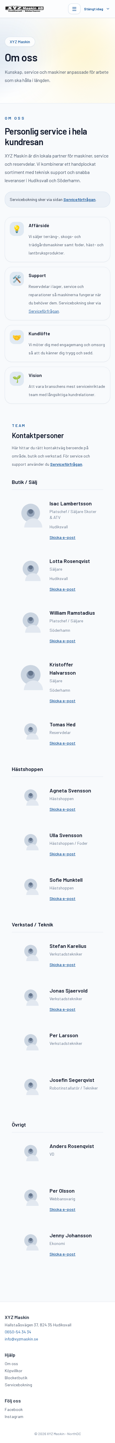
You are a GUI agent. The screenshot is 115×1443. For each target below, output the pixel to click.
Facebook (14, 1409)
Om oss (11, 1363)
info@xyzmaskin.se (21, 1338)
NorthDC (74, 1434)
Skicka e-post (62, 537)
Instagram (14, 1416)
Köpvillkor (13, 1370)
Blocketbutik (16, 1377)
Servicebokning (18, 1384)
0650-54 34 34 (18, 1331)
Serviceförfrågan (79, 199)
